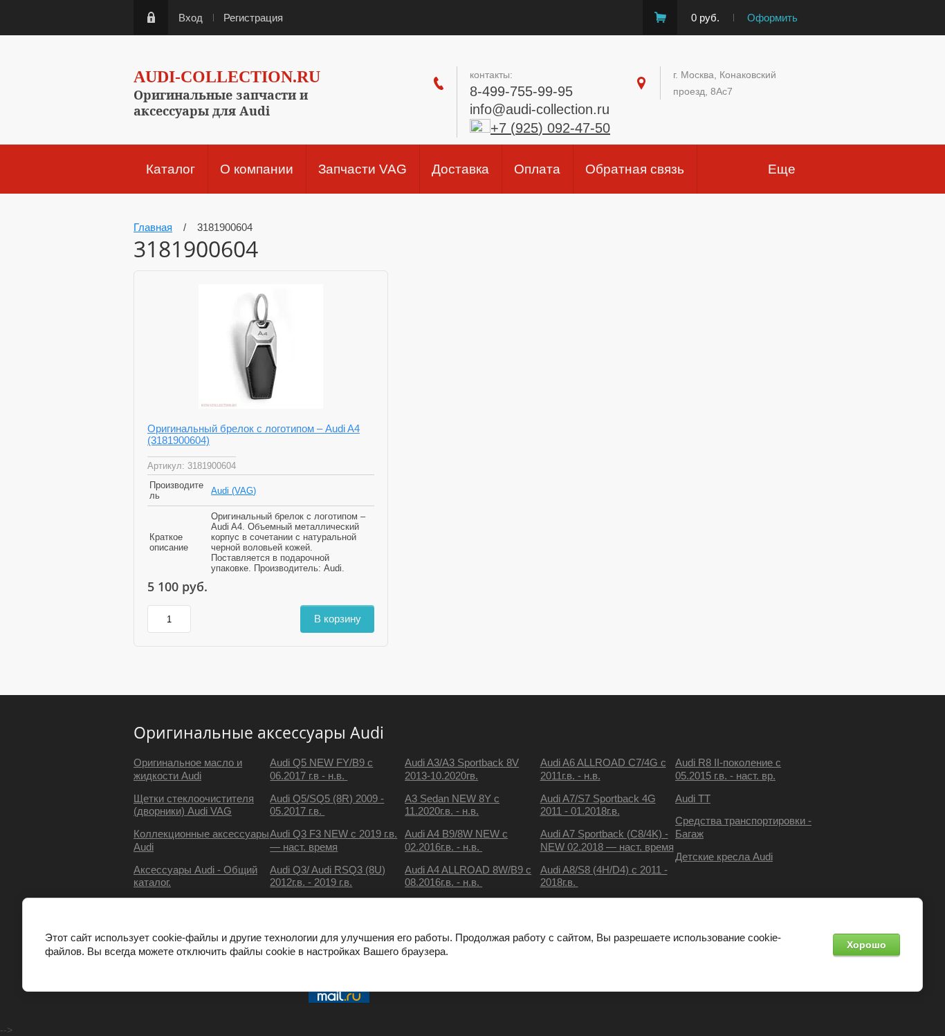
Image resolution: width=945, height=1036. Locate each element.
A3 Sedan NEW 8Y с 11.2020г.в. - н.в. (452, 805)
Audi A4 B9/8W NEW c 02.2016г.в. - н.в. (456, 840)
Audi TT (692, 798)
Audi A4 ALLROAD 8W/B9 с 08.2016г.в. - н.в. (468, 876)
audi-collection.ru (227, 77)
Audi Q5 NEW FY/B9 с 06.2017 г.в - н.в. (321, 769)
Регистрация (253, 18)
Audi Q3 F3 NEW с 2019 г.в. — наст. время (333, 840)
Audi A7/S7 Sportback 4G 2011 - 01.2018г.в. (598, 805)
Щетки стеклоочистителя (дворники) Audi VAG (194, 805)
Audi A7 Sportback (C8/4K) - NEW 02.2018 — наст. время (607, 840)
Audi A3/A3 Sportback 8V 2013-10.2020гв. (462, 769)
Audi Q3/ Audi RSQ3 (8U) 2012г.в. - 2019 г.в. (327, 876)
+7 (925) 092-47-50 (550, 128)
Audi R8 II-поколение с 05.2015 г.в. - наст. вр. (728, 769)
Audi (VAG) (233, 490)
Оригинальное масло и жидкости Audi (188, 769)
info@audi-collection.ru (539, 109)
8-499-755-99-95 (521, 91)
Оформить (772, 18)
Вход (190, 18)
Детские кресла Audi (724, 856)
